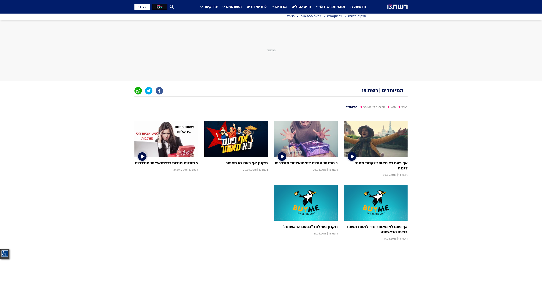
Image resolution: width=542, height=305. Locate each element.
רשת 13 (403, 175)
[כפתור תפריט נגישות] (4, 253)
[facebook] (159, 90)
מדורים (281, 6)
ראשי (404, 107)
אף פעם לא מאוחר (374, 107)
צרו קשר (211, 6)
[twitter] (148, 90)
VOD (393, 107)
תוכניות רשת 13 (332, 6)
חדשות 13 (358, 6)
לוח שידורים (257, 6)
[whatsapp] (138, 90)
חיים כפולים (301, 6)
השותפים (234, 6)
